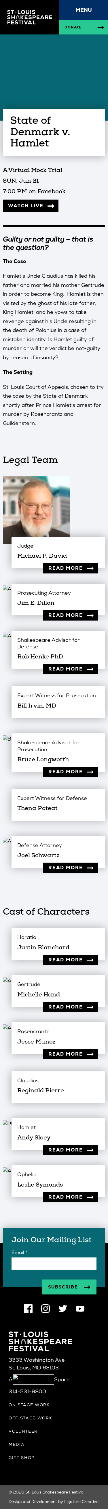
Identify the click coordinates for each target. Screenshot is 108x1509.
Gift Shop (22, 1457)
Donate (73, 27)
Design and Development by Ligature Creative (53, 1501)
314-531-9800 (27, 1391)
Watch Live (25, 206)
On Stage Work (29, 1404)
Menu (83, 10)
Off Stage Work (30, 1418)
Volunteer (23, 1431)
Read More (65, 568)
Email (19, 1252)
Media (16, 1444)
